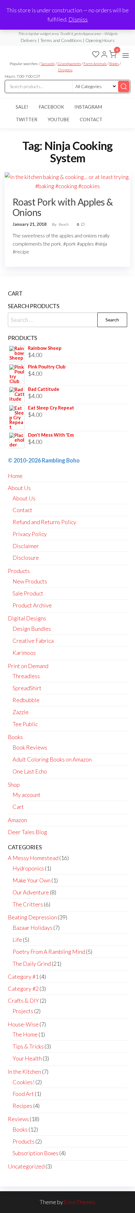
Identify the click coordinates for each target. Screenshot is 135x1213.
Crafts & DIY (23, 1000)
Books (114, 63)
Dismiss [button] (78, 19)
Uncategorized (26, 1166)
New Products (30, 581)
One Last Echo (30, 771)
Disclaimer (26, 545)
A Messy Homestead (33, 857)
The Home (25, 1034)
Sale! (22, 107)
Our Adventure (31, 892)
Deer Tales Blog (27, 831)
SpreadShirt (27, 687)
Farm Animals (95, 63)
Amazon (17, 819)
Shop (14, 784)
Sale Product (28, 593)
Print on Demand (28, 665)
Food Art (23, 1093)
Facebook (51, 107)
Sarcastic (48, 63)
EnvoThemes (79, 1201)
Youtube (58, 119)
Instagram (88, 107)
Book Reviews (30, 747)
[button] (125, 55)
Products (19, 570)
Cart (18, 806)
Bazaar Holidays (32, 927)
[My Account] (104, 55)
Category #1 (23, 976)
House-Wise (23, 1024)
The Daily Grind (32, 963)
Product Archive (32, 605)
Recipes (22, 1105)
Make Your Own (32, 880)
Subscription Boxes (35, 1153)
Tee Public (25, 723)
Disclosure (26, 557)
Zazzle (21, 711)
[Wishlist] (96, 55)
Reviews (18, 1118)
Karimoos (24, 652)
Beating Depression (32, 917)
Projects (23, 1010)
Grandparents (69, 63)
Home (15, 475)
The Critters (28, 904)
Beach (64, 224)
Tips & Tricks (28, 1046)
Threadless (26, 675)
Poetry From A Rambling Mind (49, 951)
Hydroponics (28, 868)
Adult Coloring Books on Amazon (52, 759)
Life (17, 939)
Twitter (26, 119)
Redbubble (26, 699)
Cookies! (24, 1082)
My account (26, 794)
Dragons (65, 70)
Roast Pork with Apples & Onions (63, 207)
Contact (91, 119)
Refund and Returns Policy (44, 521)
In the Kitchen (24, 1071)
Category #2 (23, 988)
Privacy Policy (30, 533)
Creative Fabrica (33, 640)
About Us (19, 487)
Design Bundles (32, 628)
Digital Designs (27, 618)
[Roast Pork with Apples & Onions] (67, 180)
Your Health (27, 1058)
